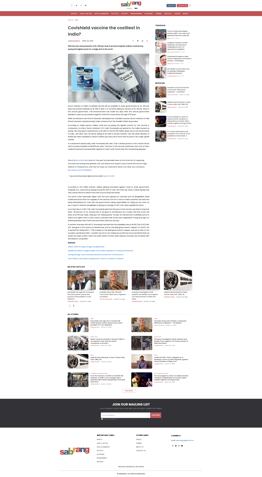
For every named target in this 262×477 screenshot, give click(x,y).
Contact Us (182, 5)
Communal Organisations (98, 373)
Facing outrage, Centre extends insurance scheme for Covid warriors (95, 254)
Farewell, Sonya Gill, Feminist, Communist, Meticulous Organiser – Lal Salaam (178, 90)
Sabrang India (172, 107)
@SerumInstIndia (80, 160)
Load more (129, 391)
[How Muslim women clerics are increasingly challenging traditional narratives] (160, 72)
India (76, 20)
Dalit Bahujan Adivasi (160, 125)
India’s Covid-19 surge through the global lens (86, 247)
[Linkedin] (142, 41)
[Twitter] (76, 5)
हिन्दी (136, 8)
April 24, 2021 (108, 176)
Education (170, 52)
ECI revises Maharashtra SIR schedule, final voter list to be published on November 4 (178, 133)
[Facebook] (72, 5)
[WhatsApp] (81, 5)
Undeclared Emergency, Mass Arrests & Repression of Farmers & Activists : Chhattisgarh (179, 58)
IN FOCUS (160, 83)
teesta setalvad (172, 95)
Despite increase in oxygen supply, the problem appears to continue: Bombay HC (100, 250)
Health (70, 20)
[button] (190, 5)
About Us (171, 5)
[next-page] (74, 306)
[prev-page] (69, 306)
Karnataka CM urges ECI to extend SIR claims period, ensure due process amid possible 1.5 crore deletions (106, 323)
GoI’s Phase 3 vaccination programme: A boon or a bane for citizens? (96, 258)
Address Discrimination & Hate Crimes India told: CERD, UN (178, 103)
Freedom (170, 63)
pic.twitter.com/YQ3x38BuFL (80, 170)
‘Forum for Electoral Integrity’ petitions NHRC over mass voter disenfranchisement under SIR (178, 33)
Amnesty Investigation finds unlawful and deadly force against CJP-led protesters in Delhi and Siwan (171, 341)
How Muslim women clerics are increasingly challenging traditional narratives (178, 71)
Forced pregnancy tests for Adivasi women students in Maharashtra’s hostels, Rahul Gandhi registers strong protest (179, 120)
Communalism (171, 76)
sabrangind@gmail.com (185, 440)
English (129, 8)
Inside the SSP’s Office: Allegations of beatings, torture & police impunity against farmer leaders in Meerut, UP (171, 359)
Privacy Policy (119, 419)
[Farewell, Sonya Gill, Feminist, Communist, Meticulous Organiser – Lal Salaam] (160, 92)
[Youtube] (85, 5)
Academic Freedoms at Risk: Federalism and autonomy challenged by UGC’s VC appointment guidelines (177, 46)
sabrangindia (171, 126)
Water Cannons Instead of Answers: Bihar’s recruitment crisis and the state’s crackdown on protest (107, 341)
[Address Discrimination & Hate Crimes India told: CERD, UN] (160, 106)
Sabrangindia (74, 41)
